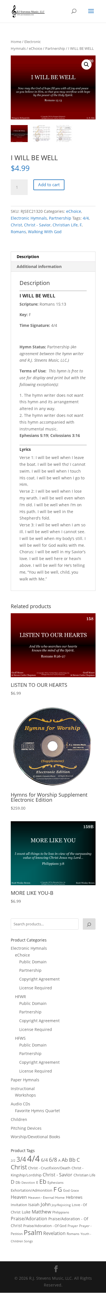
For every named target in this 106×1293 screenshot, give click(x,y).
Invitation (19, 1204)
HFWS (20, 1038)
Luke (26, 1212)
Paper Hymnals (25, 1079)
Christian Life (65, 225)
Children (19, 1119)
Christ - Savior (37, 225)
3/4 (21, 1159)
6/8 (53, 1159)
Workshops (25, 1095)
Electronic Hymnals (29, 218)
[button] (86, 64)
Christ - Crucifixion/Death (49, 1167)
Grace (75, 1190)
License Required (35, 987)
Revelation (54, 1233)
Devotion (28, 1182)
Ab (65, 1159)
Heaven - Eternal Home (46, 1197)
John (46, 1204)
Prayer (73, 1225)
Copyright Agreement (39, 979)
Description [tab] (28, 256)
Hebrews (74, 1197)
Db (18, 1182)
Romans (18, 231)
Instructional (23, 1088)
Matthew (41, 1211)
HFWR (20, 996)
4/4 (86, 218)
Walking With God (45, 231)
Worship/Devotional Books (35, 1136)
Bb (72, 1159)
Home (16, 41)
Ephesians (55, 1182)
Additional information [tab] (39, 266)
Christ (16, 225)
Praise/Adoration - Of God (44, 1225)
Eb (42, 1181)
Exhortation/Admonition (31, 1190)
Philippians (60, 1212)
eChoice (35, 48)
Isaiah (34, 1204)
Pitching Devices (26, 1128)
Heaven (19, 1197)
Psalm (33, 1232)
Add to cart (49, 184)
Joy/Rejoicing (61, 1205)
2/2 (13, 1160)
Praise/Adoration (29, 1218)
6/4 (44, 1160)
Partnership (55, 48)
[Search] (89, 924)
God (66, 1190)
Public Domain (33, 961)
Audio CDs (20, 1104)
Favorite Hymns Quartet (37, 1110)
